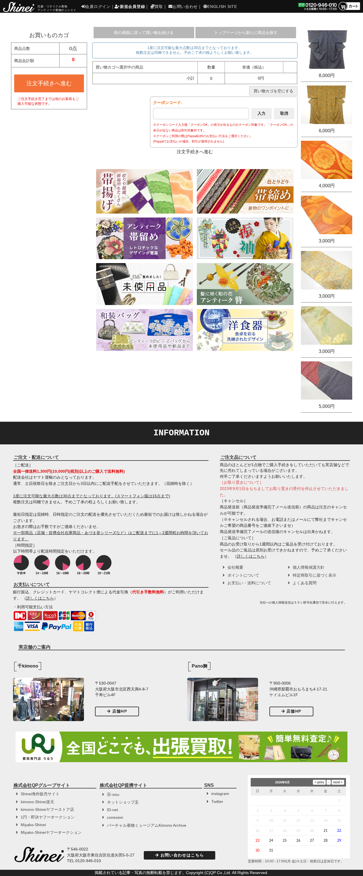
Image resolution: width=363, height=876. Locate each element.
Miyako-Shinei (33, 825)
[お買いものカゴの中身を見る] (349, 9)
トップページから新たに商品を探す (246, 32)
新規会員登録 (132, 6)
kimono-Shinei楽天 (37, 802)
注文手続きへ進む (49, 83)
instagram (220, 794)
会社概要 (235, 567)
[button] (238, 604)
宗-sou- (113, 794)
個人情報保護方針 (308, 567)
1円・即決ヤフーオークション (48, 817)
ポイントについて (243, 575)
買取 (159, 6)
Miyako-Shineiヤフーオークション (51, 832)
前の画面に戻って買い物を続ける (144, 32)
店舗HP (119, 711)
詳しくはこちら (40, 598)
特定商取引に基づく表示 (314, 575)
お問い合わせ (185, 6)
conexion (115, 817)
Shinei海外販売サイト (40, 794)
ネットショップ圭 (123, 802)
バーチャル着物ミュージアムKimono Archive (146, 825)
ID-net (112, 810)
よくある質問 (304, 583)
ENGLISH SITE (222, 6)
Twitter (217, 802)
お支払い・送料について (249, 583)
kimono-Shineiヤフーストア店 (47, 809)
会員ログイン (97, 6)
